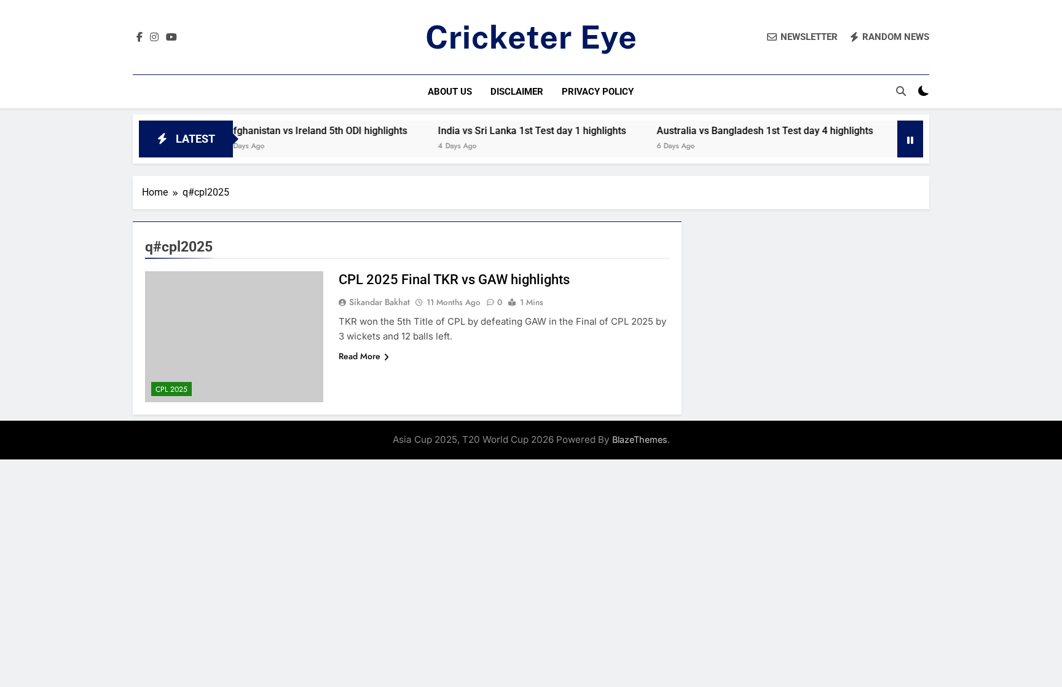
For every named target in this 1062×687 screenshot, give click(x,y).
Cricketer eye (531, 37)
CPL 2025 (171, 389)
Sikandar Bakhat (379, 302)
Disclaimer (516, 91)
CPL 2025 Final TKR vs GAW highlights (454, 279)
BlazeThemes (639, 439)
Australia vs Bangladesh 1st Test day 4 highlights (750, 131)
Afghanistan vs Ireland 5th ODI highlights (302, 131)
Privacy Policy (598, 91)
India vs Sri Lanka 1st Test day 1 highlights (517, 131)
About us (450, 91)
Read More (359, 356)
